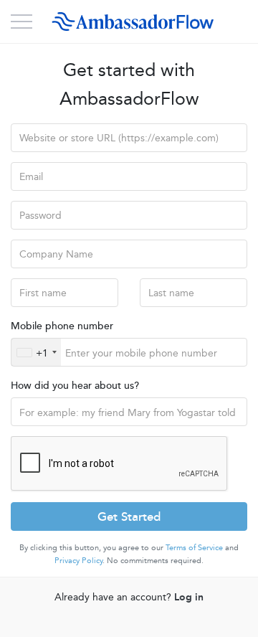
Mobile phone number (62, 325)
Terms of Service (194, 547)
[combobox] (36, 352)
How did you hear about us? (75, 384)
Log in (189, 596)
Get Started (129, 516)
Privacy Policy (78, 560)
